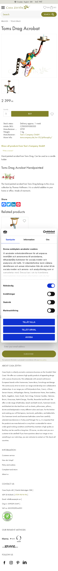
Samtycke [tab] (10, 239)
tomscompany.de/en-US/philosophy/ (36, 137)
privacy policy (42, 360)
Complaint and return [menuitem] (10, 469)
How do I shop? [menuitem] (7, 460)
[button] (3, 7)
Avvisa (29, 337)
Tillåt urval (29, 329)
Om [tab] (47, 239)
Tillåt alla (29, 322)
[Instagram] (11, 564)
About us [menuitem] (5, 474)
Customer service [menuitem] (8, 455)
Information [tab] (29, 239)
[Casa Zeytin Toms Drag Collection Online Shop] (8, 179)
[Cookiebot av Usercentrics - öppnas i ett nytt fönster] (43, 232)
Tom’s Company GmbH (30, 134)
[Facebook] (4, 564)
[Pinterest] (18, 564)
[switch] (51, 294)
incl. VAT (38, 1)
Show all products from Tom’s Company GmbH (23, 146)
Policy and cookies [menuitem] (8, 465)
